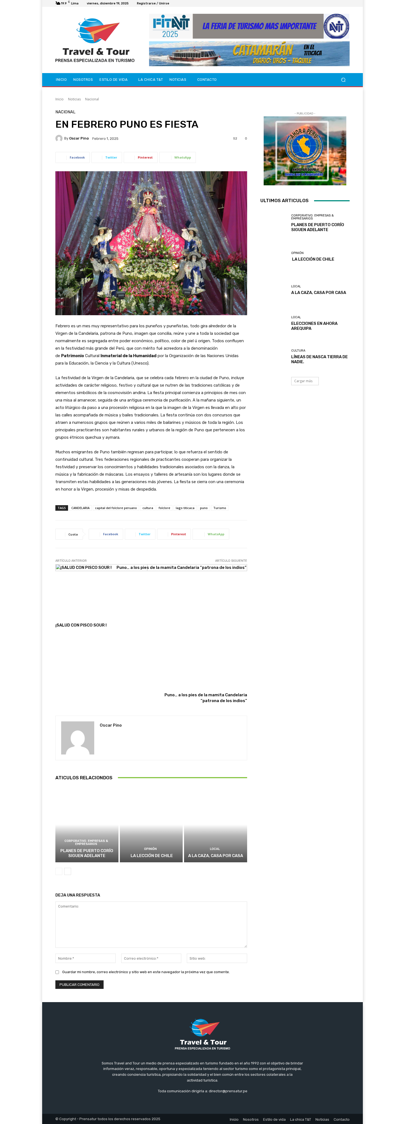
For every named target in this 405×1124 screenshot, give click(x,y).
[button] (343, 79)
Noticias (74, 99)
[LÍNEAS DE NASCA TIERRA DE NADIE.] (273, 356)
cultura (147, 508)
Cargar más (303, 381)
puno (204, 508)
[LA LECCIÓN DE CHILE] (151, 824)
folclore (164, 508)
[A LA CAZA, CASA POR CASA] (215, 824)
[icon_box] (175, 4)
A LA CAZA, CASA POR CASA (215, 855)
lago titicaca (185, 508)
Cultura (298, 350)
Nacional (92, 99)
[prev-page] (58, 871)
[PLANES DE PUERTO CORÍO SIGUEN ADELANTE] (86, 824)
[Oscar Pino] (59, 138)
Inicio (59, 99)
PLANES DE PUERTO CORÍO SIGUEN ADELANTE (86, 853)
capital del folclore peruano (116, 508)
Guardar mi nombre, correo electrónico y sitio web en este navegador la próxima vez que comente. (146, 972)
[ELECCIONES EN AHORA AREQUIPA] (273, 323)
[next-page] (67, 871)
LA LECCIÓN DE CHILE (151, 855)
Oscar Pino (79, 138)
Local (215, 848)
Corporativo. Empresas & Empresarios (86, 842)
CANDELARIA (80, 508)
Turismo (219, 508)
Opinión (150, 848)
